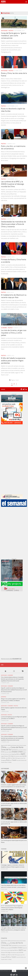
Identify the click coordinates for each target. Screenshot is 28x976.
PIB (16, 758)
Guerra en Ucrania (8, 754)
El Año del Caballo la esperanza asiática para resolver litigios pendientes (13, 360)
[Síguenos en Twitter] (24, 389)
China (3, 747)
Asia (11, 745)
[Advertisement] (14, 6)
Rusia (8, 760)
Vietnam (5, 762)
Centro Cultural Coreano (21, 745)
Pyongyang (3, 760)
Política (11, 30)
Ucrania (22, 760)
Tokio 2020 (18, 760)
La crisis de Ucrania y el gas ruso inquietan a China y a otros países (13, 332)
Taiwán (14, 760)
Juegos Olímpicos (4, 756)
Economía (4, 327)
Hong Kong (13, 754)
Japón (23, 754)
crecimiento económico (22, 749)
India (17, 754)
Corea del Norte (17, 747)
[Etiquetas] (22, 671)
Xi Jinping (9, 762)
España (10, 751)
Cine (7, 747)
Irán (19, 754)
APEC (6, 745)
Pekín (14, 758)
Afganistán (3, 745)
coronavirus (15, 749)
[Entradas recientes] (14, 671)
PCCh (11, 758)
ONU (9, 758)
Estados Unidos (17, 752)
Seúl (11, 760)
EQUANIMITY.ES (16, 658)
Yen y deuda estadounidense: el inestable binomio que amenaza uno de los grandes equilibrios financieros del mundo (12, 679)
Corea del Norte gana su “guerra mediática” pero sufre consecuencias (13, 35)
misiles (6, 758)
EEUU (2, 752)
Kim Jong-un (11, 756)
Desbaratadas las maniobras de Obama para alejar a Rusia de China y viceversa (13, 224)
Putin (24, 758)
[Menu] (26, 2)
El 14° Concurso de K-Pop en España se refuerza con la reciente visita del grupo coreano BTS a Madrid (12, 907)
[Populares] (5, 671)
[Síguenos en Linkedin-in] (26, 389)
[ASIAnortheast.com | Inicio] (4, 2)
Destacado (4, 30)
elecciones (6, 751)
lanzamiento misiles (18, 756)
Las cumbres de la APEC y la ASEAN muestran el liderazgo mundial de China (12, 184)
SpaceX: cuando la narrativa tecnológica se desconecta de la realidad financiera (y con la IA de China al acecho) (14, 689)
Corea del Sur (6, 749)
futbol (4, 754)
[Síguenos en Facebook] (21, 389)
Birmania (14, 745)
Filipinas (24, 947)
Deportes (3, 696)
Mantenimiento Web (6, 659)
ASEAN (9, 745)
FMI (1, 754)
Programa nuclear (20, 758)
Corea (9, 747)
